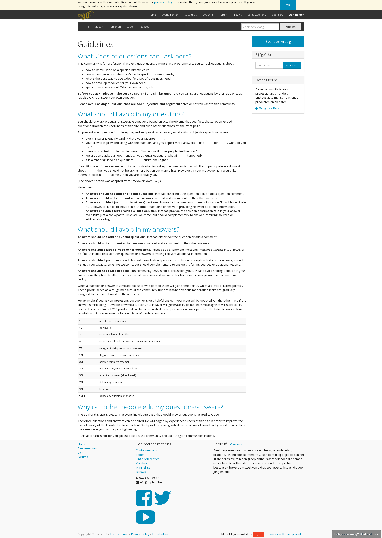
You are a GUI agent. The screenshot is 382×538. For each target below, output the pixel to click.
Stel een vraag (278, 41)
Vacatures (143, 463)
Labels (130, 26)
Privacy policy (140, 534)
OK (288, 5)
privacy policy (163, 2)
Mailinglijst (143, 467)
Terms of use (119, 534)
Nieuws (141, 472)
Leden (140, 455)
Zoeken (291, 27)
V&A (80, 453)
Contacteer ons (146, 450)
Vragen (99, 26)
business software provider (285, 534)
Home (82, 444)
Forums (83, 457)
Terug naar (268, 108)
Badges (144, 26)
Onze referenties (148, 459)
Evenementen (87, 448)
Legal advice (160, 534)
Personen (115, 26)
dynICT (259, 534)
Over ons (236, 444)
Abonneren (292, 65)
